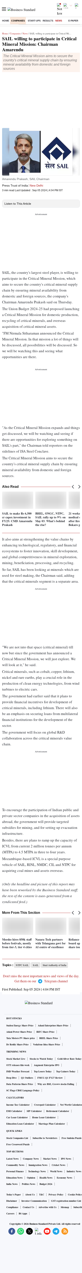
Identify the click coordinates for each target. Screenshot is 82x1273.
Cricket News (58, 1165)
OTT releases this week (17, 1065)
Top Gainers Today (65, 1071)
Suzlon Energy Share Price (19, 1025)
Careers (10, 1213)
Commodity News (15, 1165)
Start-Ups (34, 20)
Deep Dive (11, 1077)
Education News (14, 1177)
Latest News (12, 1158)
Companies (18, 20)
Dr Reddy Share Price (17, 1044)
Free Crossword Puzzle (18, 1144)
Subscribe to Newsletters (45, 1138)
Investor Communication (34, 1200)
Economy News (64, 1177)
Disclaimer (11, 1200)
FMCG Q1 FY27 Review (50, 1077)
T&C (41, 1194)
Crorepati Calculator (45, 1104)
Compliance (12, 1207)
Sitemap (65, 1207)
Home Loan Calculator (44, 1117)
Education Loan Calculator (20, 1123)
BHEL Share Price (48, 1038)
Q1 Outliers (27, 1077)
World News (56, 1171)
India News (11, 1184)
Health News (46, 1177)
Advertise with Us (47, 1207)
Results (48, 20)
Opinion (31, 1177)
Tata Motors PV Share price (20, 1038)
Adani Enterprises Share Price (53, 1025)
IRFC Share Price (45, 1031)
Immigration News (38, 1165)
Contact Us (28, 1207)
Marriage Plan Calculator (51, 1123)
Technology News (37, 1171)
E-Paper (73, 20)
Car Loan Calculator (17, 1117)
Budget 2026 (46, 1184)
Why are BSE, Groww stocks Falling (55, 1084)
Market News (50, 1158)
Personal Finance (15, 1171)
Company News (31, 1158)
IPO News (66, 1158)
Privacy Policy (56, 1194)
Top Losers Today (43, 1071)
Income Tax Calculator (18, 1104)
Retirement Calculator (57, 1111)
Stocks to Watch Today (41, 1058)
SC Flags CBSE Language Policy (23, 1090)
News (58, 20)
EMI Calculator (14, 1111)
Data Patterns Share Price (19, 1084)
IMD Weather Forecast (17, 1071)
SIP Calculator (34, 1111)
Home (5, 20)
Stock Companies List (17, 1138)
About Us (30, 1194)
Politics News (28, 1184)
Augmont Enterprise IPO (46, 1065)
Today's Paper (13, 1194)
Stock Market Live (15, 1058)
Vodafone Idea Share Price (46, 1044)
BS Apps (23, 1213)
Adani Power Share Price (19, 1031)
